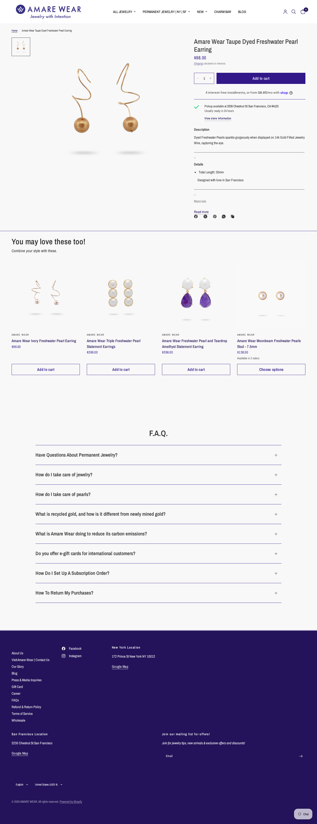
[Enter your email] (300, 756)
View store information (217, 118)
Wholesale (18, 720)
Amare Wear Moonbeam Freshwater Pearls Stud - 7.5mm (269, 343)
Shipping (198, 63)
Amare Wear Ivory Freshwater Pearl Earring (44, 340)
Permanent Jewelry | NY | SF (165, 11)
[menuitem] (124, 12)
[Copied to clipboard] (233, 216)
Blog (242, 11)
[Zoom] (170, 47)
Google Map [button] (120, 666)
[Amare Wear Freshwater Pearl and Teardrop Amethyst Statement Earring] (196, 295)
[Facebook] (197, 216)
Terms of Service (22, 713)
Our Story (18, 666)
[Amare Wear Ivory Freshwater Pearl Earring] (46, 295)
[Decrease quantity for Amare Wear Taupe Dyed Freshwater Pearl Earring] (197, 78)
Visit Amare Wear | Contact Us (30, 659)
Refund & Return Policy (26, 706)
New (200, 11)
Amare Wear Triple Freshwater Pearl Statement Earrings (113, 343)
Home (14, 30)
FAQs (15, 700)
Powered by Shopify (71, 802)
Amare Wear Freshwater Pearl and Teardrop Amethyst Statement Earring (194, 343)
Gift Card (17, 686)
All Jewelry (122, 11)
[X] (206, 216)
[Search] (293, 12)
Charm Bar (222, 11)
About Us (17, 653)
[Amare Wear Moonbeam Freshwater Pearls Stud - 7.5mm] (271, 295)
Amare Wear (246, 334)
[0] (301, 12)
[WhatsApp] (224, 216)
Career (16, 693)
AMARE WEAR (20, 334)
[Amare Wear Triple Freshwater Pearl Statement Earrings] (121, 295)
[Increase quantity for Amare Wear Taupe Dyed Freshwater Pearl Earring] (210, 78)
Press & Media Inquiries (27, 680)
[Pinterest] (216, 216)
